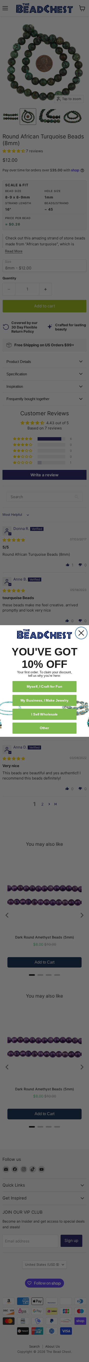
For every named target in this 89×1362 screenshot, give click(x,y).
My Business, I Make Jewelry (44, 700)
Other (44, 728)
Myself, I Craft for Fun (45, 686)
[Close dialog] (81, 633)
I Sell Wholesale (44, 714)
